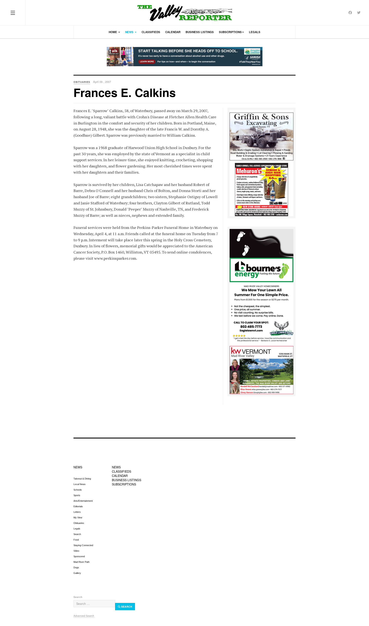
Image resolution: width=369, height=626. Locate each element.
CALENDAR (120, 476)
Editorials (78, 506)
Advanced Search (83, 615)
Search (77, 534)
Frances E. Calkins (124, 92)
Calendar (172, 32)
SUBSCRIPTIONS (124, 484)
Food (76, 539)
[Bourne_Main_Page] (261, 255)
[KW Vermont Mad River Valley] (261, 369)
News (129, 32)
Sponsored (79, 556)
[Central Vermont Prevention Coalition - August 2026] (184, 56)
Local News (79, 484)
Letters (77, 512)
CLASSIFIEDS (121, 471)
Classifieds (151, 32)
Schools (77, 489)
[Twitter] (358, 12)
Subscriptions (230, 32)
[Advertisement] (184, 418)
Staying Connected (83, 545)
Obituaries (78, 523)
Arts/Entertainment (83, 501)
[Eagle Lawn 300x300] (261, 314)
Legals (254, 32)
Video (76, 551)
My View (77, 517)
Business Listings (200, 32)
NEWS (77, 467)
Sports (76, 495)
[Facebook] (350, 12)
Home (113, 32)
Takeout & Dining (82, 478)
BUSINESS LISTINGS (126, 480)
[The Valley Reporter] (184, 12)
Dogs (76, 567)
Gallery (77, 573)
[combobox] (94, 603)
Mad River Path (81, 562)
